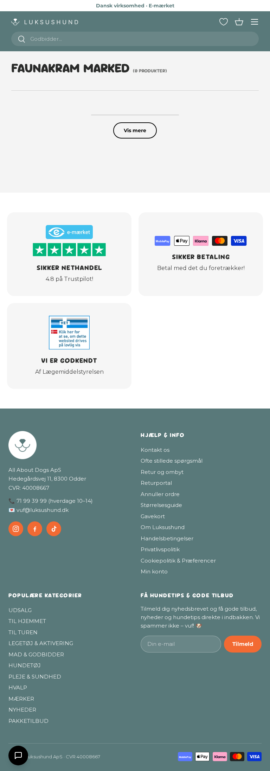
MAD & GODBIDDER (36, 654)
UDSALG (20, 610)
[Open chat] (18, 755)
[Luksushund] (68, 445)
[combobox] (135, 39)
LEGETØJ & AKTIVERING (40, 643)
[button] (239, 22)
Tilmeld (242, 644)
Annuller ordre (160, 494)
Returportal (156, 483)
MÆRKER (21, 698)
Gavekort (153, 516)
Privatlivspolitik (160, 549)
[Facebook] (34, 528)
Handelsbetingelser (167, 538)
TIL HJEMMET (27, 621)
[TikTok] (53, 528)
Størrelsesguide (161, 505)
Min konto (154, 571)
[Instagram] (15, 528)
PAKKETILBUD (28, 721)
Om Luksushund (163, 527)
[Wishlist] (223, 22)
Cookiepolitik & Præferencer (178, 560)
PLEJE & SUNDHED (34, 676)
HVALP (17, 687)
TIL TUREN (23, 632)
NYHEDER (22, 709)
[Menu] (254, 22)
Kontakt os (155, 449)
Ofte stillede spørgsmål (171, 460)
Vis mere (135, 130)
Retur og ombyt (162, 472)
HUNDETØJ (24, 665)
